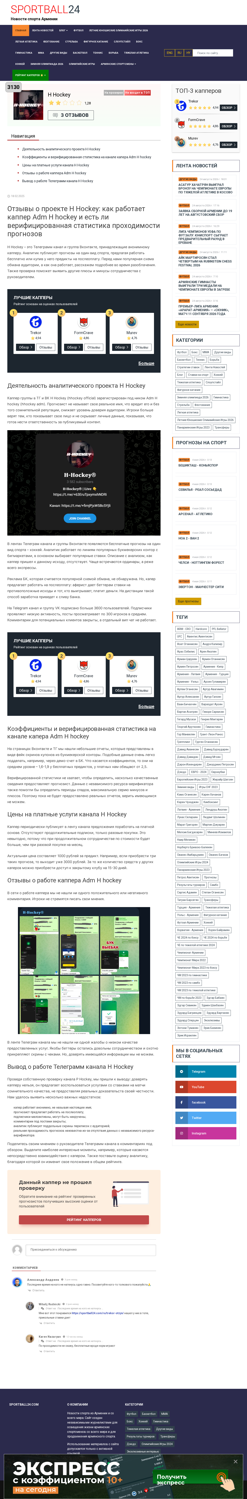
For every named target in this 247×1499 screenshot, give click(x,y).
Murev (131, 332)
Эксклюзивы (212, 1020)
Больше (146, 363)
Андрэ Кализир (212, 644)
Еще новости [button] (187, 324)
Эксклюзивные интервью (143, 1451)
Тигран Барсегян (188, 899)
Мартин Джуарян (214, 824)
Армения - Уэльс (188, 681)
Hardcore (201, 629)
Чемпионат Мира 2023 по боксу (197, 967)
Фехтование (202, 404)
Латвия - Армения (188, 809)
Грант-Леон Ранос (211, 734)
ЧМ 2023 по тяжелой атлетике (196, 990)
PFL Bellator (219, 629)
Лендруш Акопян (216, 809)
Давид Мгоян (212, 756)
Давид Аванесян (188, 749)
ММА (206, 352)
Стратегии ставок (188, 367)
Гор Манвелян (186, 734)
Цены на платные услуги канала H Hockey (55, 165)
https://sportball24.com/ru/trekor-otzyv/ (98, 1313)
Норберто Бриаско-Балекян (194, 847)
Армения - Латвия (188, 674)
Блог (180, 374)
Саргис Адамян (187, 892)
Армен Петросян (187, 666)
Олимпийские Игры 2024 (192, 862)
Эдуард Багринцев (189, 1012)
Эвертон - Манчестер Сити (201, 587)
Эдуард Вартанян (217, 1012)
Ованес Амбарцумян (190, 854)
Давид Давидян (187, 756)
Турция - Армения (188, 907)
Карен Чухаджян (188, 802)
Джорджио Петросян (220, 764)
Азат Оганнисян (187, 644)
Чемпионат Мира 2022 (191, 960)
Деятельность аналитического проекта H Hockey (61, 149)
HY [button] (188, 53)
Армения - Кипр (213, 666)
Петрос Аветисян (188, 877)
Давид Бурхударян (216, 749)
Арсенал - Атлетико (195, 514)
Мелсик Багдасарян (190, 832)
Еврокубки (218, 772)
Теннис (200, 359)
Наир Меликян (186, 839)
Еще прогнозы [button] (188, 601)
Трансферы (222, 427)
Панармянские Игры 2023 (193, 427)
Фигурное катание (188, 389)
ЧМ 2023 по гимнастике (192, 975)
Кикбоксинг (211, 802)
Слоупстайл (213, 382)
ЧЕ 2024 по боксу (188, 937)
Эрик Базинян (212, 1027)
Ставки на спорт (198, 374)
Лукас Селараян (187, 817)
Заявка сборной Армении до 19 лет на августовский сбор (205, 213)
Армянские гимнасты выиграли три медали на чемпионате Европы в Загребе (204, 285)
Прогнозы (210, 877)
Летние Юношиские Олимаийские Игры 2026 (205, 420)
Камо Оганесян (187, 794)
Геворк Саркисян (213, 711)
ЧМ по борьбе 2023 (189, 997)
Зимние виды (185, 787)
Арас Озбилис (186, 651)
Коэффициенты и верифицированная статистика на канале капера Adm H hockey (86, 157)
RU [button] (179, 53)
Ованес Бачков (218, 854)
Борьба (214, 359)
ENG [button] (170, 53)
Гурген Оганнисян (206, 741)
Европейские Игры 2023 (192, 779)
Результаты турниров (191, 884)
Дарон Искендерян (189, 764)
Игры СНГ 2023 (208, 787)
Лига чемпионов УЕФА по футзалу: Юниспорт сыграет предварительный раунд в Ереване (203, 237)
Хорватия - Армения (190, 930)
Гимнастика (221, 397)
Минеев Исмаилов (219, 832)
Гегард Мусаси (186, 719)
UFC (179, 636)
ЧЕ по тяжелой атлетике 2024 (196, 945)
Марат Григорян (187, 824)
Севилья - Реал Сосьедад (200, 490)
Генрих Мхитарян (212, 719)
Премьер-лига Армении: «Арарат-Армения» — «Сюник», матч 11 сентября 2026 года (203, 310)
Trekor (35, 332)
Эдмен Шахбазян (212, 1005)
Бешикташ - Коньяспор (198, 465)
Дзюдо (181, 772)
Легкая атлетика (187, 412)
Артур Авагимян (213, 689)
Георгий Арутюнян (189, 726)
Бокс (195, 352)
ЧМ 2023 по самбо (188, 982)
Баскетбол (184, 359)
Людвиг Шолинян (214, 817)
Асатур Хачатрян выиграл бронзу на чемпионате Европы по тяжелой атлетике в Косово (205, 188)
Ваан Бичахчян (186, 704)
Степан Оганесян (213, 892)
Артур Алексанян (188, 696)
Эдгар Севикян (186, 1005)
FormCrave (83, 332)
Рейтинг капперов (84, 1220)
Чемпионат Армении (190, 952)
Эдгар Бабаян (215, 997)
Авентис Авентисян (199, 636)
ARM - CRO (184, 629)
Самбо (214, 884)
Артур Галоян (212, 696)
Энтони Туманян (187, 1027)
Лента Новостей (215, 367)
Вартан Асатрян (187, 711)
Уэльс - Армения (188, 915)
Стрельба (183, 404)
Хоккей (218, 374)
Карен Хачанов (211, 794)
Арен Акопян (208, 651)
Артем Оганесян (187, 689)
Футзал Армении (188, 922)
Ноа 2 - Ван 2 (188, 538)
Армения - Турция (216, 674)
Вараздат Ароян (211, 704)
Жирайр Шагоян (222, 779)
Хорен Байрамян (219, 930)
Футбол (184, 205)
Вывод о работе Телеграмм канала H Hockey (57, 181)
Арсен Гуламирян (215, 681)
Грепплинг (183, 741)
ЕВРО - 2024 (198, 772)
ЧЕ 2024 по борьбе (215, 937)
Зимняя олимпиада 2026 (193, 397)
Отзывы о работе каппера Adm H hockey (54, 173)
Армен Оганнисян (213, 659)
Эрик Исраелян (186, 1035)
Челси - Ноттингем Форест (201, 563)
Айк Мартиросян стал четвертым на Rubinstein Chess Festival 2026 (205, 261)
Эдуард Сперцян (188, 1020)
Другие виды (188, 179)
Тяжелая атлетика (189, 382)
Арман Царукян (187, 659)
